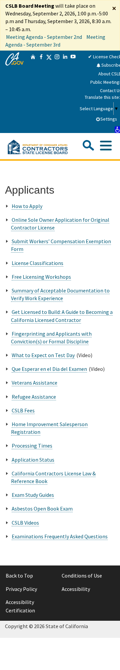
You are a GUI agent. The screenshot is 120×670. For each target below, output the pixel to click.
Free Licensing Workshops (41, 276)
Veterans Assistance (34, 382)
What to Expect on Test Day (43, 355)
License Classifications (37, 263)
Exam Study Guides (33, 494)
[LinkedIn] (65, 92)
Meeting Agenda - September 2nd (44, 37)
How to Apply (27, 206)
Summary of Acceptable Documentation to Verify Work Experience (60, 294)
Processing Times (32, 445)
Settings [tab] (108, 119)
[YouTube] (73, 92)
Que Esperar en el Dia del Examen (49, 368)
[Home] (33, 92)
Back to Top (19, 575)
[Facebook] (41, 92)
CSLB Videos (25, 522)
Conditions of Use (82, 575)
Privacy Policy (21, 589)
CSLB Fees (23, 410)
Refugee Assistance (34, 396)
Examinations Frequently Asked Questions (60, 536)
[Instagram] (57, 92)
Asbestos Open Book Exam (42, 508)
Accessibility (76, 589)
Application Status (33, 459)
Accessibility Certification (20, 606)
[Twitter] (49, 92)
